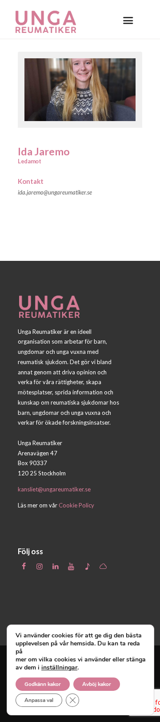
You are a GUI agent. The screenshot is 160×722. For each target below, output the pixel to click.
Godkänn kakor (42, 684)
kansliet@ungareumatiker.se (54, 489)
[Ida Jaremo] (80, 89)
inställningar (59, 668)
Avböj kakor (96, 684)
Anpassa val (38, 700)
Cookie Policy (76, 505)
